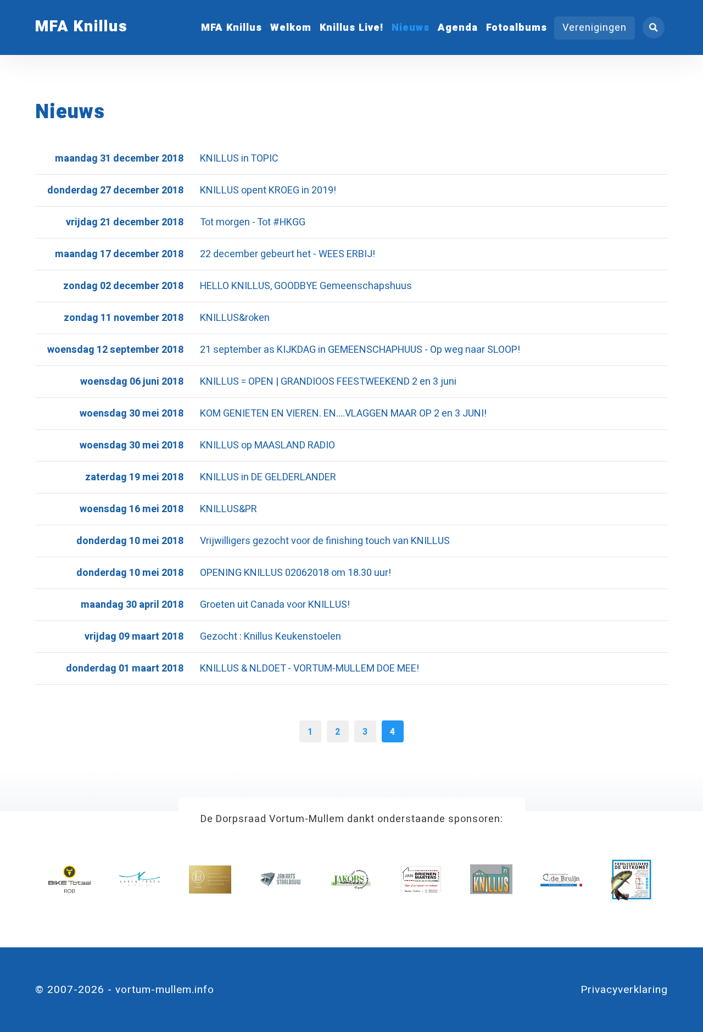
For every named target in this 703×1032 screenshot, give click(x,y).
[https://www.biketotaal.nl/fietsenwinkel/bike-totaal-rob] (69, 879)
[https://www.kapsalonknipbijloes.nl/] (210, 879)
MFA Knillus (231, 27)
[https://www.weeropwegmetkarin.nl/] (140, 879)
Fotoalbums (516, 27)
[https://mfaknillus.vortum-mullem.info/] (491, 879)
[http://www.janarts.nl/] (280, 879)
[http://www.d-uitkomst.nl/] (632, 879)
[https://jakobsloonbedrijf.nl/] (351, 879)
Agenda (458, 27)
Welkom (290, 27)
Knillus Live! (351, 27)
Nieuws (410, 27)
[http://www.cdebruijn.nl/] (561, 879)
